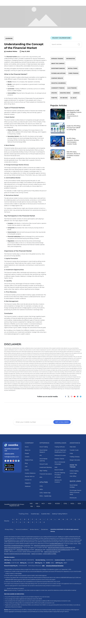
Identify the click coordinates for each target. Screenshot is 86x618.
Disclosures (73, 497)
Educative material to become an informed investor (17, 553)
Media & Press (29, 460)
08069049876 (9, 454)
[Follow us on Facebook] (5, 460)
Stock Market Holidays (74, 486)
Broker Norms (34, 529)
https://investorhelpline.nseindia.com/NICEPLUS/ (60, 547)
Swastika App (35, 514)
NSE (31, 503)
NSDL (41, 489)
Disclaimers (44, 529)
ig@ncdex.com (38, 549)
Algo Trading (43, 470)
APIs (41, 477)
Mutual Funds (44, 464)
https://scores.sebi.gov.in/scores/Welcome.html (58, 549)
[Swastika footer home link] (11, 445)
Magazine (27, 483)
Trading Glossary (75, 456)
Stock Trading (44, 447)
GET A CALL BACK (62, 422)
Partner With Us (29, 476)
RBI (31, 506)
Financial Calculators (46, 474)
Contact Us (28, 479)
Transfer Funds (74, 450)
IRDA (38, 506)
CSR (26, 466)
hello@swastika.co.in (12, 457)
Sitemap (52, 531)
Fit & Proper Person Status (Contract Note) (75, 492)
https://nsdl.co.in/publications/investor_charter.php (17, 545)
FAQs (71, 453)
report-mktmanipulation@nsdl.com (13, 547)
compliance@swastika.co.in (56, 543)
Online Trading (74, 471)
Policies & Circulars (60, 455)
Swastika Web (45, 514)
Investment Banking (46, 467)
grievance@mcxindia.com (23, 549)
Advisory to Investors (36, 553)
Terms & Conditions (22, 529)
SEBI (79, 503)
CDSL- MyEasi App (45, 492)
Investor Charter (59, 458)
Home (26, 447)
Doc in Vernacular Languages (60, 463)
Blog (26, 463)
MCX (43, 503)
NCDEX (57, 503)
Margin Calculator (75, 460)
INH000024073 (23, 565)
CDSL (41, 486)
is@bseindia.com (8, 549)
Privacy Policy (9, 529)
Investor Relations (30, 473)
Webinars (27, 486)
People (27, 453)
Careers (27, 456)
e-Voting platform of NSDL (49, 553)
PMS (56, 467)
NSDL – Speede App (45, 496)
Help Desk (73, 447)
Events (27, 470)
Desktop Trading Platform (59, 514)
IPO (41, 455)
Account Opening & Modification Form (60, 451)
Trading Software (60, 447)
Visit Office (73, 476)
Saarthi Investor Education (51, 551)
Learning (9, 38)
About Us (27, 450)
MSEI (49, 503)
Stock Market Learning (43, 459)
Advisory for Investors (58, 481)
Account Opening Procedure (60, 473)
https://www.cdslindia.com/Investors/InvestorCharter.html (49, 545)
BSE (37, 503)
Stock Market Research (43, 451)
